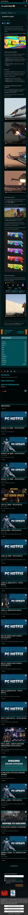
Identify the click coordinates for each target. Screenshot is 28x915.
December (14, 362)
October (14, 358)
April (14, 347)
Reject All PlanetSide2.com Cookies (14, 908)
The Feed (10, 13)
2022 (24, 364)
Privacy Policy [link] (17, 913)
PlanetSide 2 (4, 13)
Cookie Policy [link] (10, 913)
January (14, 342)
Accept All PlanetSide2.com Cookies (14, 906)
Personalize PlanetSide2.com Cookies (14, 911)
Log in (24, 1)
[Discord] (3, 386)
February (14, 343)
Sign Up (19, 885)
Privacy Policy (18, 880)
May (14, 349)
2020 (3, 364)
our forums (16, 323)
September (14, 356)
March (14, 345)
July (14, 353)
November (14, 360)
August (14, 354)
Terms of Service (18, 879)
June (14, 351)
